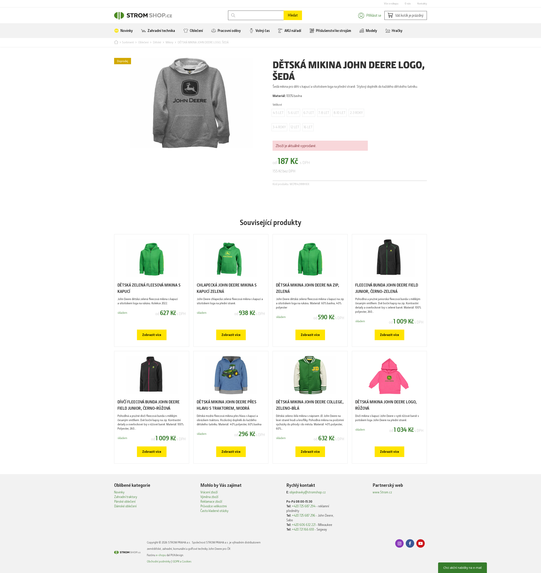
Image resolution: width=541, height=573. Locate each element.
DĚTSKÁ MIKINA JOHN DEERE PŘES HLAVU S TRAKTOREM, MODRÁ (226, 405)
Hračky (396, 31)
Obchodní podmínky (159, 561)
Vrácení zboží (209, 492)
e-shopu (161, 555)
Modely (371, 31)
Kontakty (422, 3)
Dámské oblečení (125, 506)
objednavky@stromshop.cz (308, 492)
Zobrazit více (151, 335)
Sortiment (128, 42)
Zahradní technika (161, 31)
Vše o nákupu (391, 3)
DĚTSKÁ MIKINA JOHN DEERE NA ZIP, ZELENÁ (307, 288)
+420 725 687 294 (304, 506)
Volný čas (262, 31)
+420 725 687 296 (303, 515)
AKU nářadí (292, 31)
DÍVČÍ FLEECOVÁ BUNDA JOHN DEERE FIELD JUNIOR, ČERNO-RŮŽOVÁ (148, 405)
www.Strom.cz (382, 492)
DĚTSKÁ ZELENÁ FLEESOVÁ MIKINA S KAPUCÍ (148, 288)
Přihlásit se (373, 15)
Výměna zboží (209, 497)
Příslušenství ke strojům (333, 31)
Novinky (126, 31)
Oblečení (196, 31)
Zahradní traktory (125, 497)
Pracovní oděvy (229, 31)
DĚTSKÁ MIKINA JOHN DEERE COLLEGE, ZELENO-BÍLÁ (310, 405)
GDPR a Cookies (181, 561)
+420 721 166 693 (303, 529)
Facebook (410, 543)
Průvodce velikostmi (213, 506)
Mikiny (169, 42)
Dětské (157, 42)
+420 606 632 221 (304, 525)
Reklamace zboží (211, 501)
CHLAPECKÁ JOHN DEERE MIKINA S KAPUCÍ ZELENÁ (227, 288)
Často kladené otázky (214, 511)
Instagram (399, 543)
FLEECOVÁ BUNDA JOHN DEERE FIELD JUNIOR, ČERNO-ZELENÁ (386, 288)
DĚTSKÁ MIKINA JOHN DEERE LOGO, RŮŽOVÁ (386, 405)
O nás (408, 3)
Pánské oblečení (124, 501)
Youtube (420, 543)
